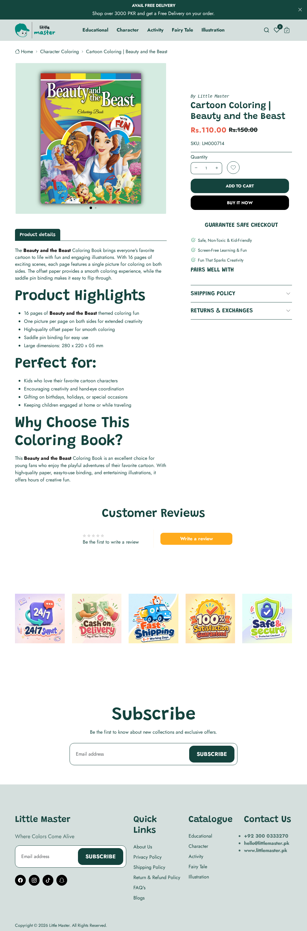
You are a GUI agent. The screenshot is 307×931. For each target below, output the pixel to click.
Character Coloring (59, 51)
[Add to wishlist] (233, 167)
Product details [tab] (37, 234)
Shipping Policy (213, 294)
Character (198, 846)
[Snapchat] (61, 880)
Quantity (199, 156)
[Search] (267, 30)
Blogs (139, 897)
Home (27, 51)
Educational (200, 835)
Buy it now (240, 203)
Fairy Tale (198, 866)
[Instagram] (34, 880)
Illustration (199, 876)
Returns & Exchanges (222, 311)
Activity (196, 856)
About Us (142, 846)
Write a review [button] (196, 538)
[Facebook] (20, 880)
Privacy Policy (147, 857)
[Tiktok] (48, 880)
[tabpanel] (91, 365)
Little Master (59, 925)
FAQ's (139, 887)
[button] (91, 208)
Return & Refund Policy (156, 877)
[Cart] (287, 30)
